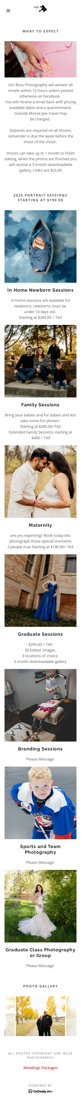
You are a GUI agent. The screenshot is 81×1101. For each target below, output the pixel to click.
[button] (6, 10)
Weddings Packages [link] (40, 1067)
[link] (40, 10)
